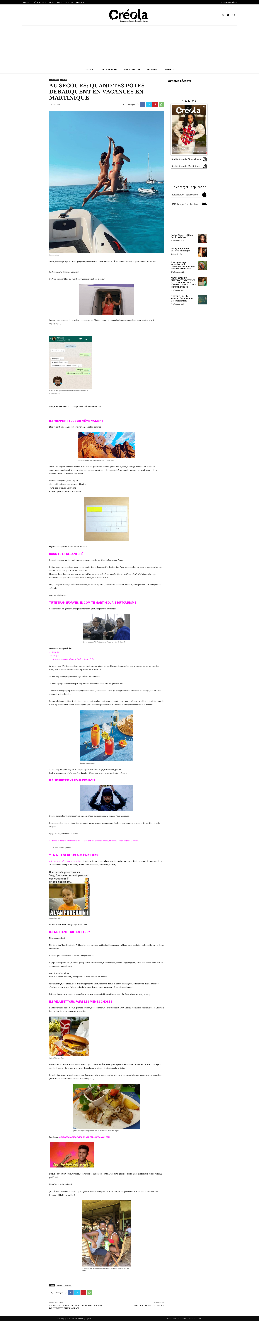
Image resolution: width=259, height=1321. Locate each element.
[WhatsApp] (161, 104)
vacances (67, 1285)
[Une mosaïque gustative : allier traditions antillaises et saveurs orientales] (202, 265)
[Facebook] (218, 15)
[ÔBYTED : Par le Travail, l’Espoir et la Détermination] (202, 299)
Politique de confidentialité (176, 1318)
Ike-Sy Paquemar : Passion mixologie (180, 249)
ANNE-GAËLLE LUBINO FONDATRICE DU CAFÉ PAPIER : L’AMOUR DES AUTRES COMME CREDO (183, 282)
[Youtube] (228, 15)
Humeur (64, 80)
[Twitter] (149, 104)
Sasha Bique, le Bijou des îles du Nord (182, 236)
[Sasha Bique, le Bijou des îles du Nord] (202, 238)
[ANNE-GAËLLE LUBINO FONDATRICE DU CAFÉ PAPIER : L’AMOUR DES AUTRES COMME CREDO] (202, 281)
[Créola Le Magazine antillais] (129, 15)
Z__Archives (54, 80)
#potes (59, 1285)
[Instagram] (223, 15)
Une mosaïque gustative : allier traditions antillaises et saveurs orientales (183, 265)
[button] (233, 15)
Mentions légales (195, 1318)
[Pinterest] (155, 104)
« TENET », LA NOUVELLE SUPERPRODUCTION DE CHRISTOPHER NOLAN (75, 1307)
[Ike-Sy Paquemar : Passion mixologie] (202, 252)
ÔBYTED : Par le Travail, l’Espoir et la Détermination (182, 298)
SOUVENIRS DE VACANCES (149, 1305)
